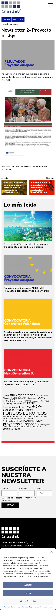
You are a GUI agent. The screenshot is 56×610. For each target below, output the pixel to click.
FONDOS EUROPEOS (25, 413)
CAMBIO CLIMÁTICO (18, 398)
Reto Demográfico (43, 424)
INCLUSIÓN (37, 416)
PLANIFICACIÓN (33, 420)
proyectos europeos (19, 424)
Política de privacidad (31, 607)
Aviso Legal (47, 607)
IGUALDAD (28, 416)
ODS (25, 418)
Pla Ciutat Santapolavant (12, 421)
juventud (47, 416)
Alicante (6, 398)
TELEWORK (36, 427)
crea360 (9, 400)
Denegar (28, 593)
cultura (19, 401)
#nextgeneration (22, 394)
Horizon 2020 (17, 416)
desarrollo (35, 401)
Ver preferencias (28, 601)
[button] (51, 551)
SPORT (15, 427)
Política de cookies (12, 607)
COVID (42, 397)
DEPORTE (27, 401)
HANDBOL (7, 416)
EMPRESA (18, 403)
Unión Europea (11, 429)
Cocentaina (32, 398)
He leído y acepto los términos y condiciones (18, 498)
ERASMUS (29, 403)
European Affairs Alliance (18, 409)
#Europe (6, 395)
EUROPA (34, 406)
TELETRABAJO (25, 427)
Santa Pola (7, 427)
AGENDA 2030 (42, 395)
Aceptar (28, 585)
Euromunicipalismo (14, 407)
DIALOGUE (45, 401)
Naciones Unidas (15, 418)
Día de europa (8, 403)
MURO (5, 418)
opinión (30, 418)
